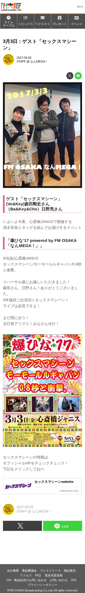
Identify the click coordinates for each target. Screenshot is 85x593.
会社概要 (13, 570)
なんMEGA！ (39, 61)
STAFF (21, 61)
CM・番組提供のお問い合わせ (26, 580)
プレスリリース (50, 570)
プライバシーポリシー (42, 584)
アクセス (26, 575)
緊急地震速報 (54, 575)
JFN (73, 580)
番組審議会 (29, 570)
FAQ (38, 575)
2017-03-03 (24, 57)
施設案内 (70, 570)
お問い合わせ (59, 580)
